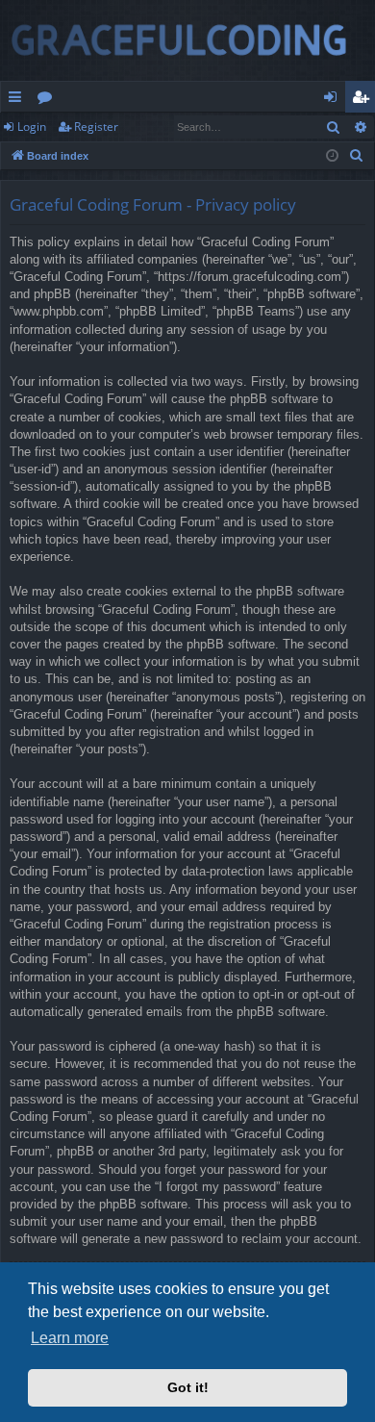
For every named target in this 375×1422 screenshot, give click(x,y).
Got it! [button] (188, 1387)
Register (96, 126)
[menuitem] (356, 155)
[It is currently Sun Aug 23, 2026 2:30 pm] (332, 156)
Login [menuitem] (334, 100)
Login (31, 126)
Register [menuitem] (364, 100)
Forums (49, 100)
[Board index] (187, 40)
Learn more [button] (70, 1338)
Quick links (19, 100)
